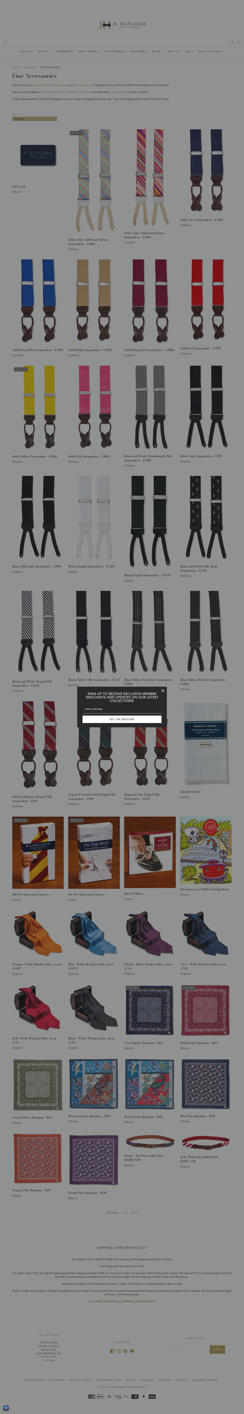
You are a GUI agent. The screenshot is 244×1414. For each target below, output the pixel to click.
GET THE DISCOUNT (122, 719)
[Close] (163, 691)
